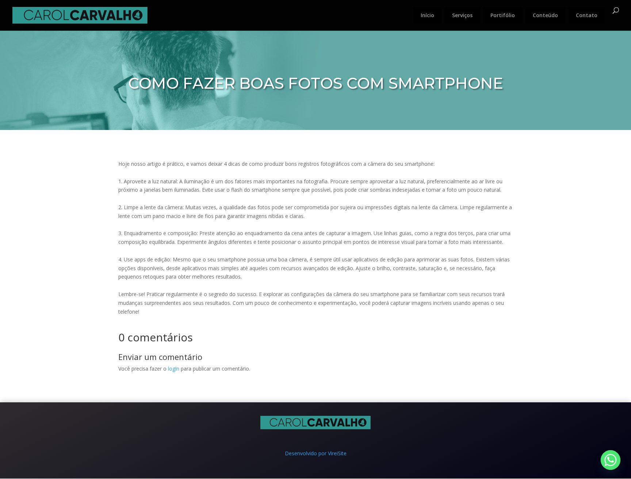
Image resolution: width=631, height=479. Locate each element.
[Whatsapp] (610, 460)
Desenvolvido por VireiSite (316, 453)
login (173, 368)
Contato (586, 15)
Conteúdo (545, 15)
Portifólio (502, 15)
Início (427, 15)
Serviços (462, 15)
